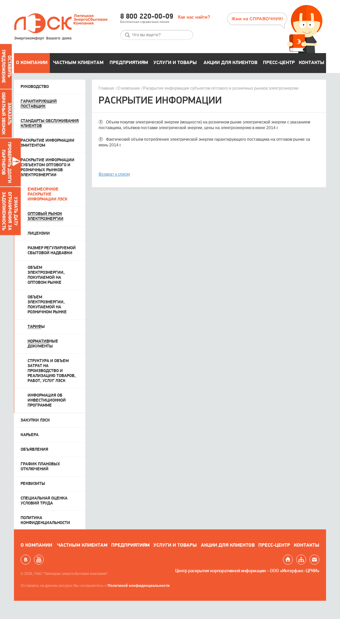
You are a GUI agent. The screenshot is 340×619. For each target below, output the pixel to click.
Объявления (34, 449)
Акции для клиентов (230, 62)
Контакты (311, 62)
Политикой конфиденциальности (139, 585)
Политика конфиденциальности (45, 520)
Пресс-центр (279, 62)
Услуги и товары (175, 62)
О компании (31, 62)
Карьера (30, 435)
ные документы (43, 343)
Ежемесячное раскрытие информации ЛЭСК (47, 194)
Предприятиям (129, 62)
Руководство (35, 87)
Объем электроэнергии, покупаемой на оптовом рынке (46, 275)
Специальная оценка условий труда (44, 500)
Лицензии (39, 233)
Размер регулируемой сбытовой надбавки (52, 250)
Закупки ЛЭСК (35, 420)
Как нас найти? (194, 17)
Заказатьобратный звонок (6, 113)
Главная (106, 88)
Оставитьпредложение (6, 66)
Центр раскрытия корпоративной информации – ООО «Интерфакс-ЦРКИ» (247, 571)
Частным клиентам (78, 62)
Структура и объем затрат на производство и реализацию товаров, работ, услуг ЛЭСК (52, 371)
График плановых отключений (40, 466)
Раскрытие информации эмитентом (47, 143)
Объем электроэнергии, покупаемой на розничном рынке (47, 304)
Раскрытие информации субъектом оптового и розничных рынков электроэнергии (220, 88)
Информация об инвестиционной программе (47, 400)
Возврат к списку (114, 174)
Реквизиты (33, 484)
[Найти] (127, 35)
